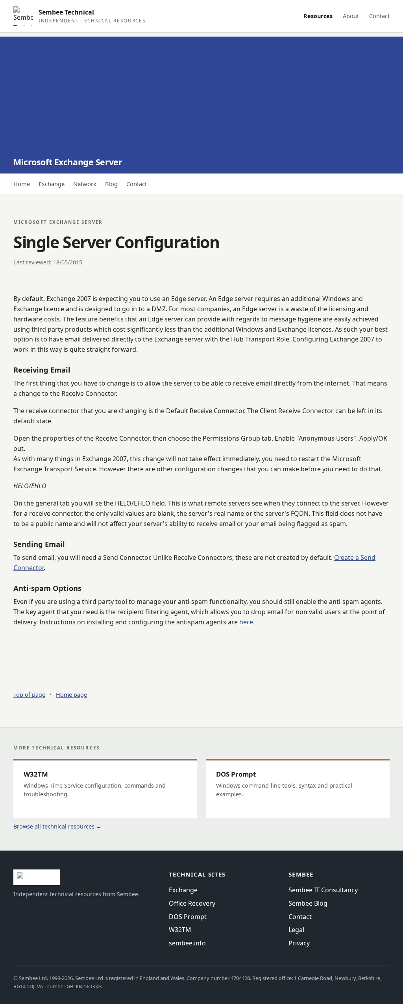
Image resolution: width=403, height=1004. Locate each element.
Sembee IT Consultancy (323, 890)
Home (21, 184)
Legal (296, 929)
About (351, 16)
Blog (111, 184)
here (246, 622)
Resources (318, 16)
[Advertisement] (201, 92)
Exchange (52, 184)
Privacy (299, 943)
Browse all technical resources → (57, 826)
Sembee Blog (307, 903)
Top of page (29, 694)
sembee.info (187, 943)
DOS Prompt (188, 916)
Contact (379, 16)
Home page (71, 694)
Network (84, 184)
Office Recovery (192, 903)
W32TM (180, 929)
